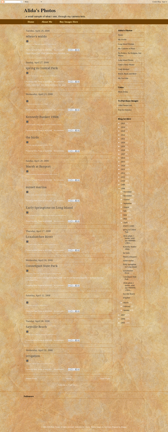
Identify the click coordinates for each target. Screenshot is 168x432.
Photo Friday (123, 92)
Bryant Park (35, 53)
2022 (123, 135)
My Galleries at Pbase (126, 49)
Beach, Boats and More (127, 74)
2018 (123, 150)
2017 (123, 154)
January (126, 310)
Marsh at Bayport (38, 166)
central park (35, 85)
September (127, 203)
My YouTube (123, 78)
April (125, 222)
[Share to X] (74, 50)
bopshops (107, 427)
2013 (123, 169)
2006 (123, 319)
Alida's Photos (40, 10)
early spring (45, 85)
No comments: (59, 50)
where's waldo (36, 36)
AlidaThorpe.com (125, 105)
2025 (123, 123)
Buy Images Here (69, 21)
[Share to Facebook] (76, 50)
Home (31, 21)
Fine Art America (124, 110)
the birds (32, 137)
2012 (123, 173)
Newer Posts (31, 379)
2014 (123, 165)
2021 (123, 139)
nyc (67, 53)
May (125, 219)
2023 (123, 131)
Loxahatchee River (39, 237)
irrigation (33, 356)
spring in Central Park (42, 68)
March (126, 303)
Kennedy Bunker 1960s (42, 117)
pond (64, 85)
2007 (123, 315)
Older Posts (105, 379)
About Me (47, 21)
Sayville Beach (36, 327)
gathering (49, 53)
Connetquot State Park (42, 266)
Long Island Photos (125, 60)
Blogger (123, 427)
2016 (123, 158)
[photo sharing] (27, 42)
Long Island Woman (126, 44)
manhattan (61, 53)
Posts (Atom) (73, 385)
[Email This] (69, 50)
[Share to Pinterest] (78, 50)
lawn (55, 53)
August (126, 207)
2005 (123, 323)
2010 (123, 181)
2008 (123, 188)
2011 (123, 177)
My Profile (122, 39)
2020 (123, 143)
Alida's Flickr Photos (126, 65)
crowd (43, 53)
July (125, 211)
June (125, 215)
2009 (123, 185)
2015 (123, 162)
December (127, 192)
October (126, 199)
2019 (123, 146)
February (127, 306)
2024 (123, 127)
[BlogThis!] (71, 50)
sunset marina (36, 187)
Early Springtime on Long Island (49, 207)
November (127, 196)
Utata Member (123, 69)
